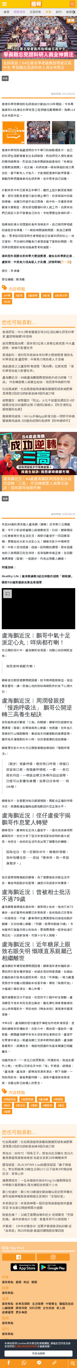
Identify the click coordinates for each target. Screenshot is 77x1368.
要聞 (18, 1282)
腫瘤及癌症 (66, 1303)
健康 (6, 11)
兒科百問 (35, 1308)
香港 (47, 295)
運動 (34, 1105)
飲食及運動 (23, 1303)
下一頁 (65, 262)
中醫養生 (51, 1303)
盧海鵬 (44, 1099)
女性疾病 (48, 1308)
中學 (7, 295)
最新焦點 (7, 1282)
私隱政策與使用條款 (26, 1346)
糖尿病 (48, 1105)
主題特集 (35, 11)
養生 (61, 1105)
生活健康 (38, 1303)
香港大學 (61, 295)
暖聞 (34, 1282)
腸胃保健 (21, 1308)
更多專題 (21, 1312)
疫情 (20, 295)
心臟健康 (7, 1308)
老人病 (60, 1308)
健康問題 (28, 1099)
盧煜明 (33, 295)
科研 (7, 302)
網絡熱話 (10, 1099)
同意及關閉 (38, 1353)
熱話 (26, 1282)
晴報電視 (19, 11)
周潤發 (59, 1099)
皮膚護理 (7, 1312)
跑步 (7, 1105)
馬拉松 (21, 1105)
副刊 (59, 11)
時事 (48, 11)
